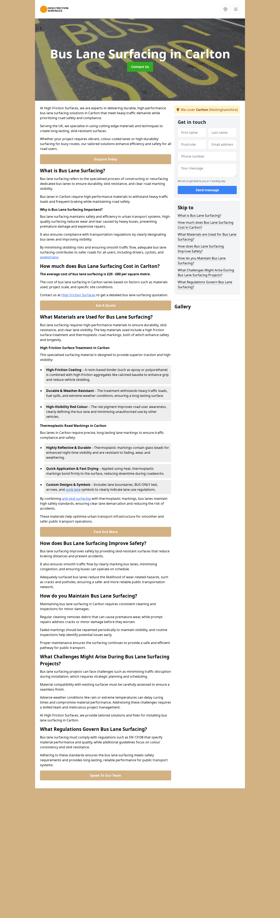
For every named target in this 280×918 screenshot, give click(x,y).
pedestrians (49, 257)
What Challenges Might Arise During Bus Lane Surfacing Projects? (206, 272)
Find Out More (105, 532)
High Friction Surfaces (78, 295)
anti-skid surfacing (76, 498)
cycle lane (73, 489)
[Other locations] (225, 9)
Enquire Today (105, 159)
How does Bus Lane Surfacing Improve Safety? (201, 248)
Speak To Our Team (105, 775)
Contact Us (140, 67)
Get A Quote (106, 305)
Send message (207, 190)
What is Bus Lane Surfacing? (199, 215)
